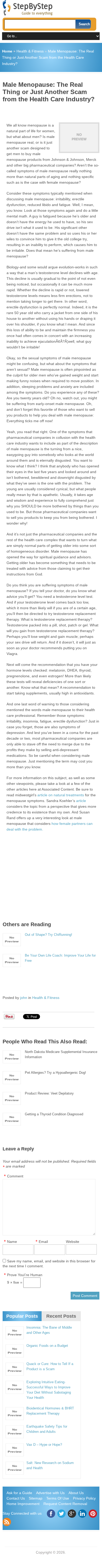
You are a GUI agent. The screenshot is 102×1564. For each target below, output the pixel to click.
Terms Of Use (57, 1498)
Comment (15, 1176)
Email (43, 1241)
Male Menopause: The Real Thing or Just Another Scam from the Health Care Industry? (48, 57)
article (81, 801)
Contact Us (16, 1498)
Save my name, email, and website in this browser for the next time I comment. (49, 1263)
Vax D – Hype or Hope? (44, 1445)
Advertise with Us (50, 1493)
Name (12, 1241)
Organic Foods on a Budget (47, 1346)
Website (72, 1242)
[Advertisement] (52, 110)
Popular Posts (22, 1316)
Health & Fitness (30, 51)
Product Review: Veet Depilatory (49, 1093)
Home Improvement (23, 1504)
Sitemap (35, 1498)
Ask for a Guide (19, 1493)
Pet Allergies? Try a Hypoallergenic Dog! (55, 1073)
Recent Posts (61, 1316)
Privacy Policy (84, 1498)
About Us (76, 1493)
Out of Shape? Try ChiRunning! (48, 935)
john (23, 998)
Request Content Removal (65, 1504)
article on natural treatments (60, 795)
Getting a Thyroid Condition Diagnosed (54, 1114)
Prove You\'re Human (24, 1274)
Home (7, 51)
